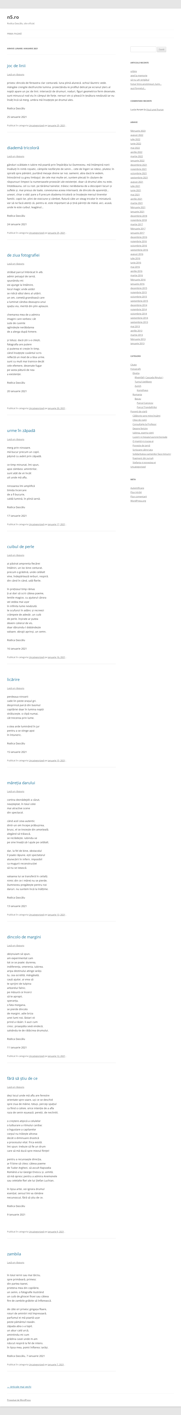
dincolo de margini (24, 936)
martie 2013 (136, 334)
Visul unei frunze (155, 109)
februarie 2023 (137, 130)
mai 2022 (135, 147)
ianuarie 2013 (137, 343)
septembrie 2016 (139, 249)
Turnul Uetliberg (143, 381)
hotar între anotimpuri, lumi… (146, 84)
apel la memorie (138, 75)
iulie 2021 (135, 186)
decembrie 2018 (138, 215)
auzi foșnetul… (138, 88)
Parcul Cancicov (145, 403)
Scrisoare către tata (143, 449)
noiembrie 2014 (138, 309)
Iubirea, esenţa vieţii (143, 432)
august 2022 (136, 135)
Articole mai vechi (19, 1386)
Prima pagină (14, 33)
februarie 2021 (137, 207)
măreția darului (21, 782)
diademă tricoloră (23, 147)
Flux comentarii (138, 496)
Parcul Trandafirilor (147, 407)
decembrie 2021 (138, 164)
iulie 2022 (135, 139)
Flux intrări (136, 492)
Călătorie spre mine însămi (146, 415)
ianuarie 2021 (137, 211)
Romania (137, 394)
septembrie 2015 (139, 300)
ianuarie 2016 (137, 283)
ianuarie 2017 (137, 232)
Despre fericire (140, 428)
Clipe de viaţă (140, 420)
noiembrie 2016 (138, 241)
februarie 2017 (137, 228)
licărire (13, 679)
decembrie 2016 (138, 237)
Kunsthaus (142, 390)
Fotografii (135, 368)
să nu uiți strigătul (139, 79)
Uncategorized (36, 125)
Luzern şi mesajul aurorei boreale (150, 437)
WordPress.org (138, 500)
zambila (14, 1253)
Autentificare (137, 488)
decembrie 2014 (138, 305)
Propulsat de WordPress (19, 1400)
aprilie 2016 (136, 271)
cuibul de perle (20, 546)
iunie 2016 (135, 262)
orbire (133, 71)
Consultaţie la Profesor (144, 424)
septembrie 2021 (139, 177)
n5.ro (13, 17)
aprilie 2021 (136, 198)
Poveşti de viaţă (138, 411)
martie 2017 (136, 224)
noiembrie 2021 (138, 169)
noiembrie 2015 (138, 292)
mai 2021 (135, 194)
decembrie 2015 (138, 288)
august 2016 (136, 254)
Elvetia (136, 373)
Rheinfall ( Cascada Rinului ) (149, 377)
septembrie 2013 (139, 322)
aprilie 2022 (136, 152)
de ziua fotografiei (23, 255)
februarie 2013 (137, 339)
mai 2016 (135, 266)
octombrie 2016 (138, 245)
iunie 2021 (135, 190)
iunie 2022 (135, 143)
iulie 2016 (135, 258)
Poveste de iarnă (141, 445)
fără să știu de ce (22, 1078)
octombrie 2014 (138, 313)
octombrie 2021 (138, 173)
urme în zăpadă (21, 430)
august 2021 (136, 181)
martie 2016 (136, 275)
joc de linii (16, 65)
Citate (133, 364)
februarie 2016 (137, 279)
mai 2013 (135, 326)
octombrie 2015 (138, 296)
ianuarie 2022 (137, 160)
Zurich (138, 386)
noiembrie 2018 (138, 220)
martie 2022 (136, 156)
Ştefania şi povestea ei (144, 462)
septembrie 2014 (139, 317)
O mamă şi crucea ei (143, 441)
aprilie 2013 (136, 330)
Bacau (138, 398)
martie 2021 (136, 203)
